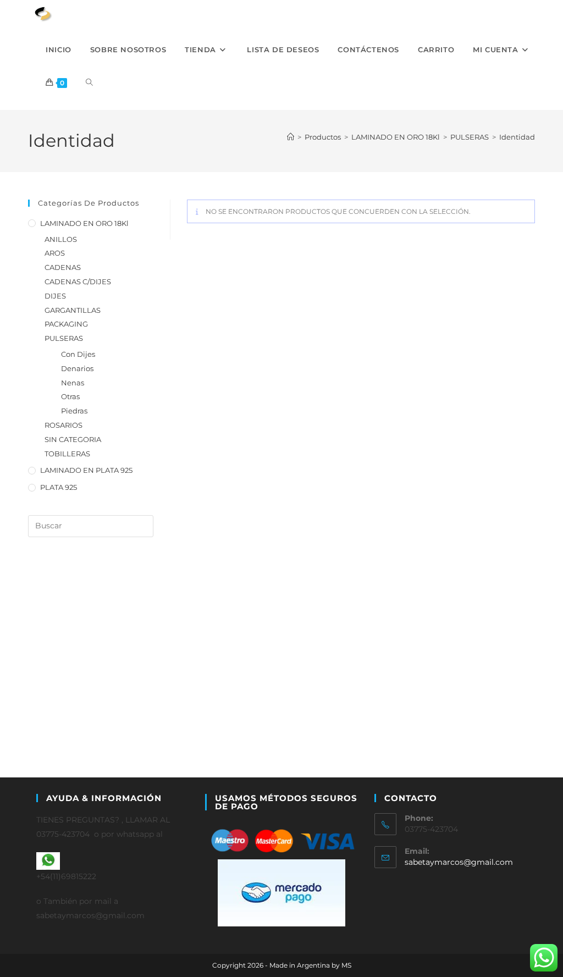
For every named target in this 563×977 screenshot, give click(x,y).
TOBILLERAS (67, 453)
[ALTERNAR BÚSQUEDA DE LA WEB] (89, 82)
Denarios (77, 368)
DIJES (55, 295)
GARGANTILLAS (73, 310)
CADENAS (63, 267)
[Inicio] (290, 137)
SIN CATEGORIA (73, 439)
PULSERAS (64, 338)
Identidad (517, 137)
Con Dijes (78, 354)
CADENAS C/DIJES (78, 281)
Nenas (72, 382)
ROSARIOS (63, 425)
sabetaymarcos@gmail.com (459, 862)
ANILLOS (61, 239)
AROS (55, 253)
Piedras (74, 410)
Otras (70, 396)
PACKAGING (66, 323)
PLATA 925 (58, 487)
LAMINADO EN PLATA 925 (86, 470)
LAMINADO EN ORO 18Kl (84, 223)
